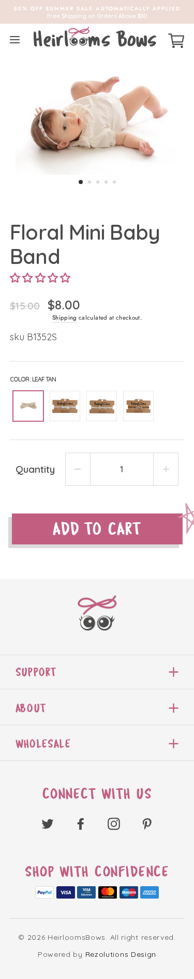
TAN (138, 406)
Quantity (35, 469)
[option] (97, 12)
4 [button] (106, 182)
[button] (40, 278)
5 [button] (114, 182)
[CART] (176, 39)
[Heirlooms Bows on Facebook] (80, 823)
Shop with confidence (97, 871)
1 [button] (81, 182)
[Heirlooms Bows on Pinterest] (147, 823)
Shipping (64, 317)
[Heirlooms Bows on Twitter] (47, 823)
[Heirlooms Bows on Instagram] (114, 823)
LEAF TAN (28, 406)
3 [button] (97, 182)
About (31, 708)
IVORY (101, 406)
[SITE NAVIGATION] (15, 39)
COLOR (33, 379)
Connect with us (97, 794)
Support (36, 672)
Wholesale (43, 743)
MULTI (65, 406)
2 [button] (89, 182)
